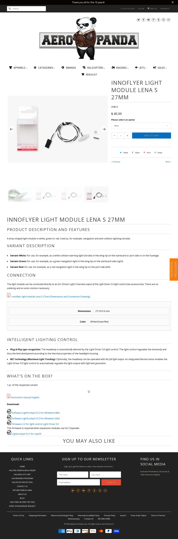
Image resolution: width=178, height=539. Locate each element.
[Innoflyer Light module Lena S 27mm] (58, 129)
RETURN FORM (104, 519)
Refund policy (74, 519)
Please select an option (123, 119)
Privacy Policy (109, 515)
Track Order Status (138, 515)
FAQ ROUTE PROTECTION (22, 482)
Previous (116, 161)
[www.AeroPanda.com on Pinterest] (153, 20)
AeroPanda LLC (108, 524)
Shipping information (37, 515)
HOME (22, 466)
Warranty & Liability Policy (88, 515)
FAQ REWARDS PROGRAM (22, 478)
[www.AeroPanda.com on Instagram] (163, 20)
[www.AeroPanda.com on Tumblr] (158, 20)
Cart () (153, 9)
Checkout (165, 9)
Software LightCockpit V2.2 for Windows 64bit (36, 412)
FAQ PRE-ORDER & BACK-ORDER (22, 470)
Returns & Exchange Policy (62, 515)
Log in (141, 9)
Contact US (88, 519)
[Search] (10, 8)
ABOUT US (22, 494)
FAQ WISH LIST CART (22, 474)
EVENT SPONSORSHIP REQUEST (22, 506)
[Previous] (11, 129)
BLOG (22, 498)
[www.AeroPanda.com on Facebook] (143, 20)
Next (168, 161)
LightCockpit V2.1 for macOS (26, 433)
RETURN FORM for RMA (22, 490)
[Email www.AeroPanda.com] (168, 20)
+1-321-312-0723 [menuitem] (128, 9)
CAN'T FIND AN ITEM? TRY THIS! (22, 502)
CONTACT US (22, 486)
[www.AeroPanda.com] (89, 39)
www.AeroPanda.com (78, 524)
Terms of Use (18, 515)
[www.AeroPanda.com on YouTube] (148, 20)
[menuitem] (18, 67)
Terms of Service (158, 515)
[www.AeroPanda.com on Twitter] (138, 20)
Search (123, 515)
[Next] (104, 129)
